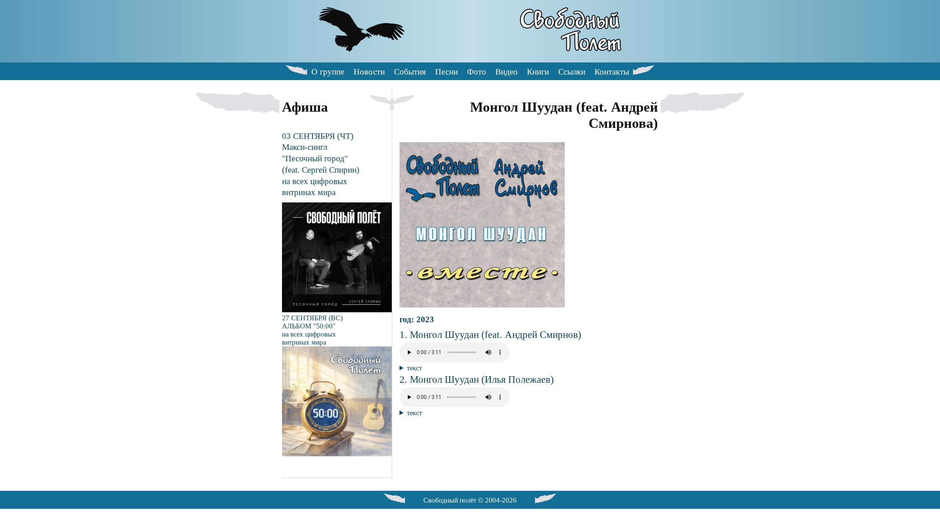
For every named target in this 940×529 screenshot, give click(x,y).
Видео (506, 71)
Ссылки (571, 71)
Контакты (611, 71)
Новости (369, 71)
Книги (538, 71)
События (410, 71)
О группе (327, 71)
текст (414, 368)
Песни (446, 71)
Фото (476, 71)
